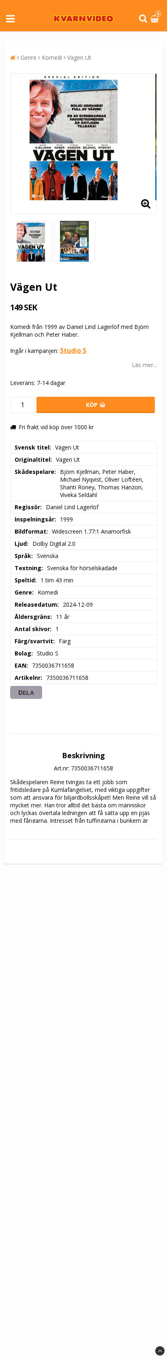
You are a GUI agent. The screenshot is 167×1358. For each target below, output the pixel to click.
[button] (155, 19)
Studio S (73, 350)
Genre (28, 57)
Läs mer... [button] (144, 365)
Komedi (52, 57)
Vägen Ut (79, 57)
